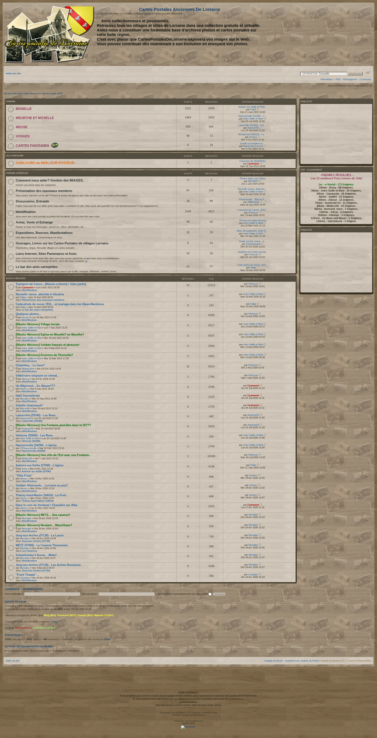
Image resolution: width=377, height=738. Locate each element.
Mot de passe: (89, 594)
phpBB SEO (188, 723)
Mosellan (24, 398)
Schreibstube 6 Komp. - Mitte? (36, 555)
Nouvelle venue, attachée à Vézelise (40, 294)
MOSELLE (24, 109)
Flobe (253, 109)
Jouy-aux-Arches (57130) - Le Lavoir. (40, 535)
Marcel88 (25, 408)
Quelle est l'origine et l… (252, 143)
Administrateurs (23, 627)
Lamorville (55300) (32, 421)
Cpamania (253, 163)
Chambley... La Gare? (30, 365)
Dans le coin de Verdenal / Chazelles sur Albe (46, 505)
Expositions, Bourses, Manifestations (44, 233)
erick (24, 468)
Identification (26, 212)
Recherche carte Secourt (252, 220)
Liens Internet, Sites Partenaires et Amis (46, 254)
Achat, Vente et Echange (34, 222)
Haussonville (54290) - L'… (252, 116)
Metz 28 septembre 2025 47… (253, 231)
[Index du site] (50, 34)
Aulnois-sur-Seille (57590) (36, 471)
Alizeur (25, 379)
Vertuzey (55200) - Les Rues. (34, 435)
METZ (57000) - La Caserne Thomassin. (42, 545)
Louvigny (24, 577)
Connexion (365, 79)
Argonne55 (253, 127)
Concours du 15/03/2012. (252, 161)
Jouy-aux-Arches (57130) (36, 541)
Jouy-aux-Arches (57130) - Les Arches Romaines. (48, 565)
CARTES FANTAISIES (32, 145)
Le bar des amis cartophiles (37, 267)
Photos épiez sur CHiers (253, 178)
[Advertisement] (336, 34)
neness (253, 137)
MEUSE (21, 127)
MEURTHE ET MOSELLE (35, 118)
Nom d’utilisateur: (14, 594)
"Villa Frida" (24, 475)
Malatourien (28, 368)
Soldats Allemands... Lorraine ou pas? (42, 485)
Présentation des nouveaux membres (44, 191)
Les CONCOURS (15, 155)
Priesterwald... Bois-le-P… (253, 199)
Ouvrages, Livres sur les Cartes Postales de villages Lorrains (62, 243)
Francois (253, 254)
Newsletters (326, 79)
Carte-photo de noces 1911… (252, 265)
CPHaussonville (28, 448)
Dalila (253, 267)
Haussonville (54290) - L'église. (36, 445)
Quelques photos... (28, 314)
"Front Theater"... (27, 574)
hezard (25, 317)
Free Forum (199, 715)
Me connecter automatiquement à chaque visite (183, 594)
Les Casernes (29, 551)
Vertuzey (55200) (31, 441)
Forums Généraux (17, 173)
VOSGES (23, 136)
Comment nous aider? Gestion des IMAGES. (50, 180)
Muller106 (27, 458)
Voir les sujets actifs (52, 93)
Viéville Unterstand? (29, 405)
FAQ (338, 79)
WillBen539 (253, 202)
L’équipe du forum (273, 660)
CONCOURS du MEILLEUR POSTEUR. (45, 163)
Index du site (13, 73)
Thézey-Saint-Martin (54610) (38, 500)
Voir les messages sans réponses (22, 93)
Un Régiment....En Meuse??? (35, 385)
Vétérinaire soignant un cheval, (37, 375)
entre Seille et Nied (253, 118)
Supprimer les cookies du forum (302, 660)
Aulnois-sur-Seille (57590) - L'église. (40, 465)
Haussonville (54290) (33, 450)
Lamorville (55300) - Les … (252, 125)
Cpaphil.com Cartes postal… (253, 252)
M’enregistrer (350, 79)
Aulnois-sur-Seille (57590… (252, 106)
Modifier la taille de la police (368, 73)
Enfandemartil (253, 244)
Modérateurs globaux (44, 627)
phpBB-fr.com (196, 721)
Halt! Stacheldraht (28, 395)
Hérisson (253, 212)
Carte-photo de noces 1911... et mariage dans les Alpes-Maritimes (60, 304)
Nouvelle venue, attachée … (253, 189)
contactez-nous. (188, 702)
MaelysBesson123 (253, 146)
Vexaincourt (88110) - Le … (252, 134)
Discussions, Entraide (32, 201)
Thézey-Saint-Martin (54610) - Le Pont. (41, 495)
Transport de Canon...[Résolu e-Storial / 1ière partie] (51, 284)
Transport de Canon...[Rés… (252, 210)
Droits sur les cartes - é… (252, 241)
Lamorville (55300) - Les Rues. (36, 415)
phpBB (178, 712)
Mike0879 (253, 181)
